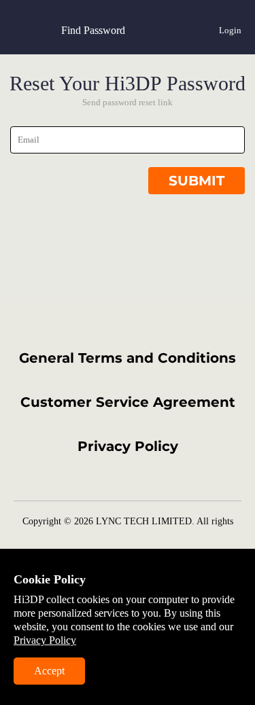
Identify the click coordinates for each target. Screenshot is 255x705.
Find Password (93, 30)
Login (230, 30)
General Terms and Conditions (127, 358)
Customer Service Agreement (127, 402)
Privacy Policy (128, 446)
